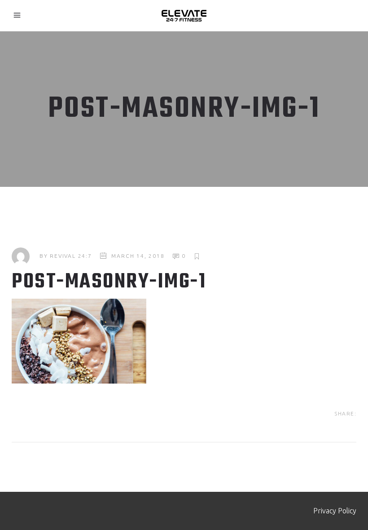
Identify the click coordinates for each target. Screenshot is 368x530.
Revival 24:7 (71, 256)
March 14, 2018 (137, 256)
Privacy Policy (334, 511)
